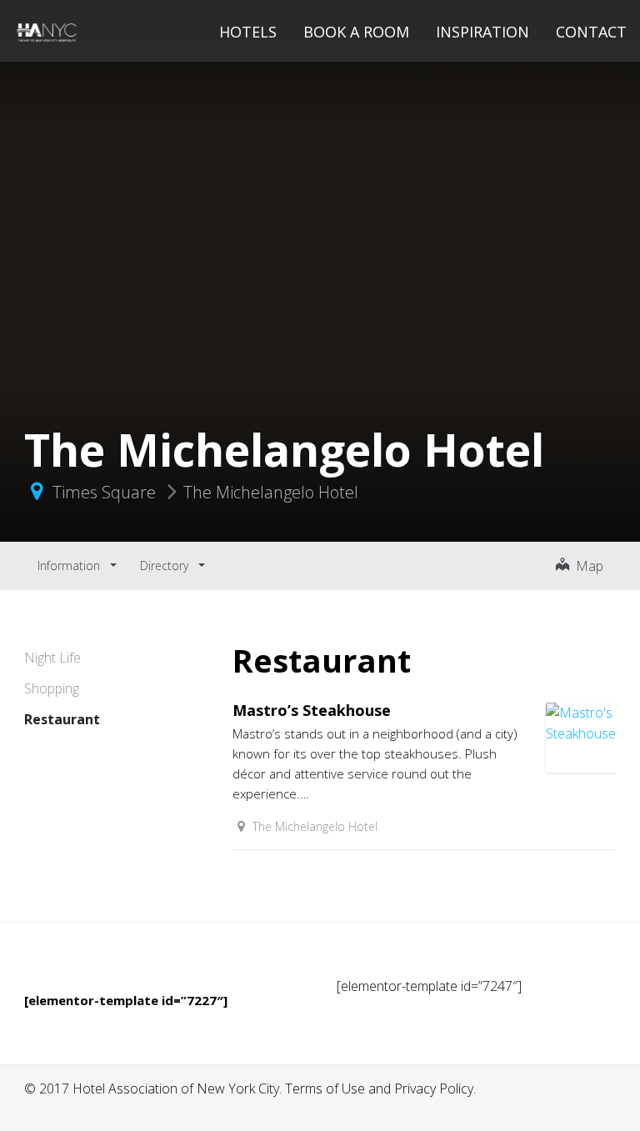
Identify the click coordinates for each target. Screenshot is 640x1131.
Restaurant (62, 719)
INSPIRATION (482, 32)
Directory (166, 565)
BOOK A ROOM (356, 32)
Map (586, 566)
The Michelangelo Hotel (270, 492)
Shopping (51, 688)
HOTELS (248, 32)
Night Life (52, 657)
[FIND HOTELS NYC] (46, 30)
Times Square (104, 492)
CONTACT (591, 32)
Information (70, 565)
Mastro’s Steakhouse (311, 710)
